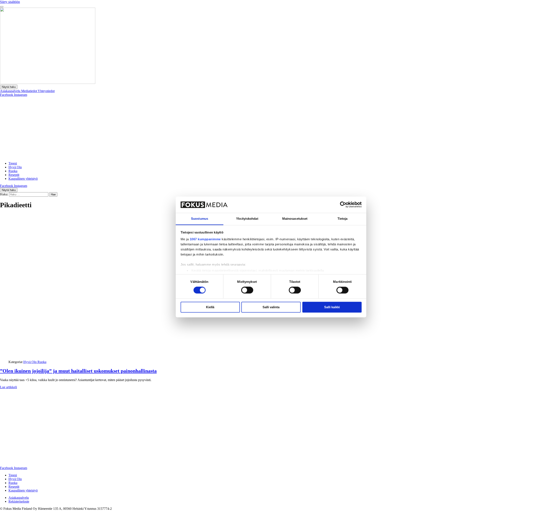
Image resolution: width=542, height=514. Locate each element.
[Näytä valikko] (1, 6)
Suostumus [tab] (199, 218)
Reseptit (13, 175)
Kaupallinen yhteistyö (23, 178)
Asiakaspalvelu (10, 91)
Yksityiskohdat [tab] (247, 218)
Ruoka (12, 171)
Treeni (12, 163)
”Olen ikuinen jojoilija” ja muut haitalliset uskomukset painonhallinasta (78, 371)
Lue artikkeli (8, 387)
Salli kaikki (332, 307)
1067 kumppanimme (205, 239)
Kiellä (210, 307)
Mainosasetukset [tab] (295, 218)
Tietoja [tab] (342, 218)
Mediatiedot (29, 91)
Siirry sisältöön (10, 2)
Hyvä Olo (15, 167)
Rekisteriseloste (18, 501)
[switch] (247, 290)
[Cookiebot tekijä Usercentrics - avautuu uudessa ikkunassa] (343, 205)
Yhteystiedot (46, 91)
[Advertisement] (271, 128)
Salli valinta (271, 307)
